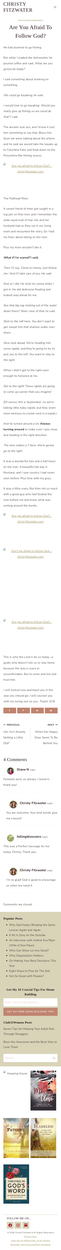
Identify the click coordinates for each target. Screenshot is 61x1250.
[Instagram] (18, 1225)
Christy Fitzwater (33, 803)
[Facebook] (10, 1225)
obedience (37, 20)
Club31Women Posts (17, 1022)
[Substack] (25, 1225)
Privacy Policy (30, 1236)
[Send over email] (37, 710)
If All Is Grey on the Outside (27, 935)
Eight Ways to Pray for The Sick (29, 971)
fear (27, 20)
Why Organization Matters (26, 956)
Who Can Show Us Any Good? (29, 950)
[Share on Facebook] (9, 710)
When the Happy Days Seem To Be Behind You (46, 734)
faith (21, 20)
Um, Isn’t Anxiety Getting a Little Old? (14, 734)
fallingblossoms (29, 836)
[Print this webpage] (51, 710)
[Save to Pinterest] (23, 710)
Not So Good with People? (26, 976)
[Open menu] (55, 7)
